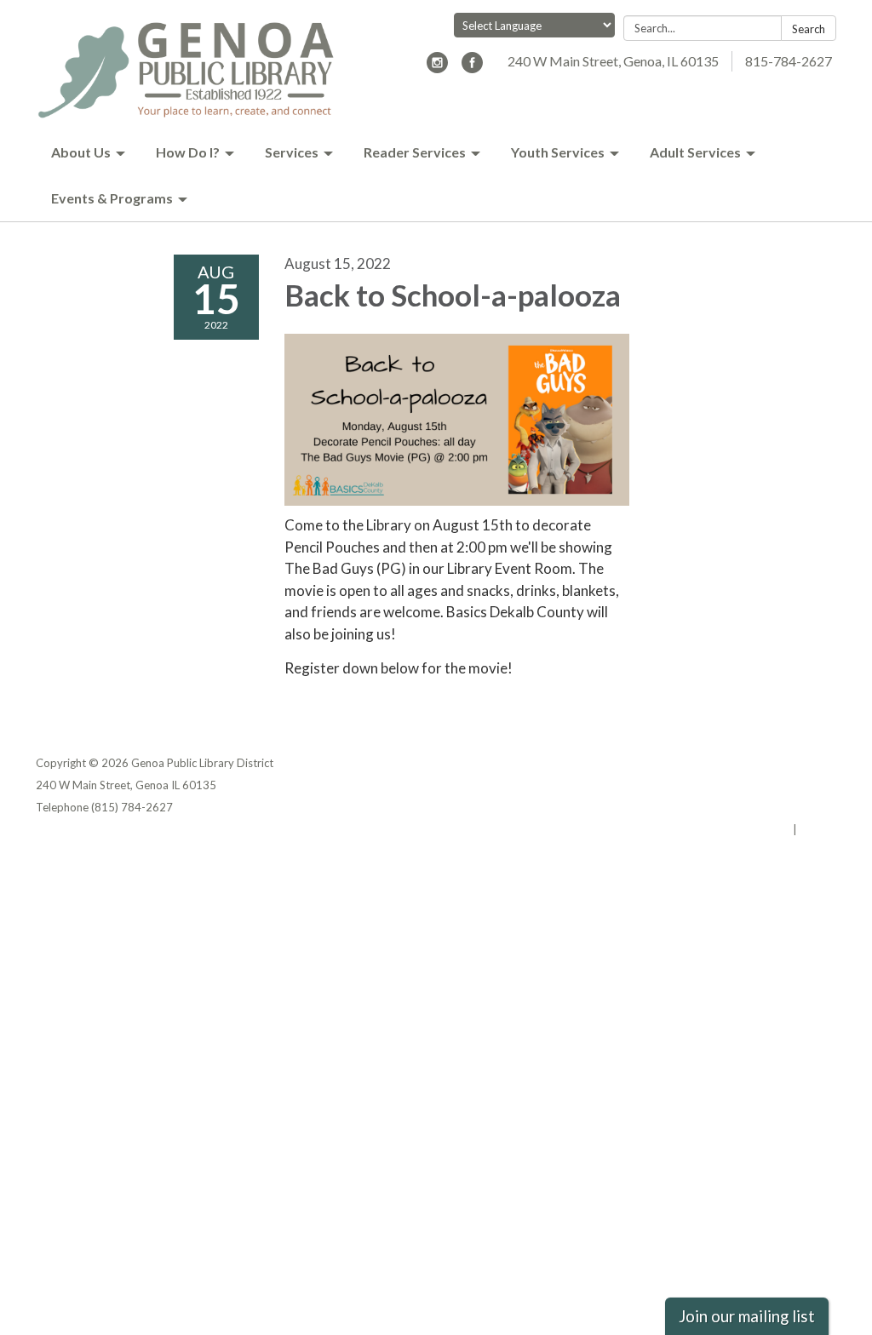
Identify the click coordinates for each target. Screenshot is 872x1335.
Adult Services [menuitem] (695, 152)
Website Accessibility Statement (746, 807)
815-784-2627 (788, 61)
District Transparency (776, 785)
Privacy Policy (799, 763)
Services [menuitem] (291, 152)
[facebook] (472, 68)
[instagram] (437, 68)
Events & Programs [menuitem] (112, 198)
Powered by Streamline (727, 829)
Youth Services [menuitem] (558, 152)
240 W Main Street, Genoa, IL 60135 (613, 61)
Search (808, 29)
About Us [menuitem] (81, 152)
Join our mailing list (747, 1316)
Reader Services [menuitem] (415, 152)
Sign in (818, 829)
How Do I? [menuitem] (188, 152)
